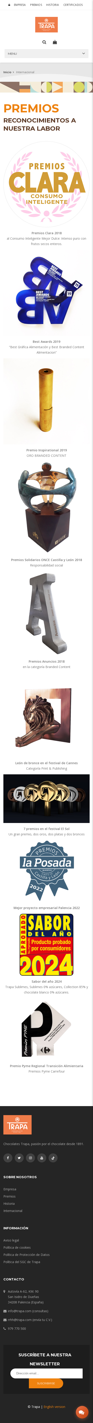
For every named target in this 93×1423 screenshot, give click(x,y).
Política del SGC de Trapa (21, 1262)
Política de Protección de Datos (26, 1255)
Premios (36, 5)
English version (54, 1407)
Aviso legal (11, 1240)
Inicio (7, 72)
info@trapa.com (19, 1311)
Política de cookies (17, 1247)
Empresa (20, 5)
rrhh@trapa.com (20, 1320)
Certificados (73, 5)
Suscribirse (46, 1383)
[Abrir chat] (82, 1412)
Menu (12, 53)
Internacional (12, 1211)
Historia (52, 5)
